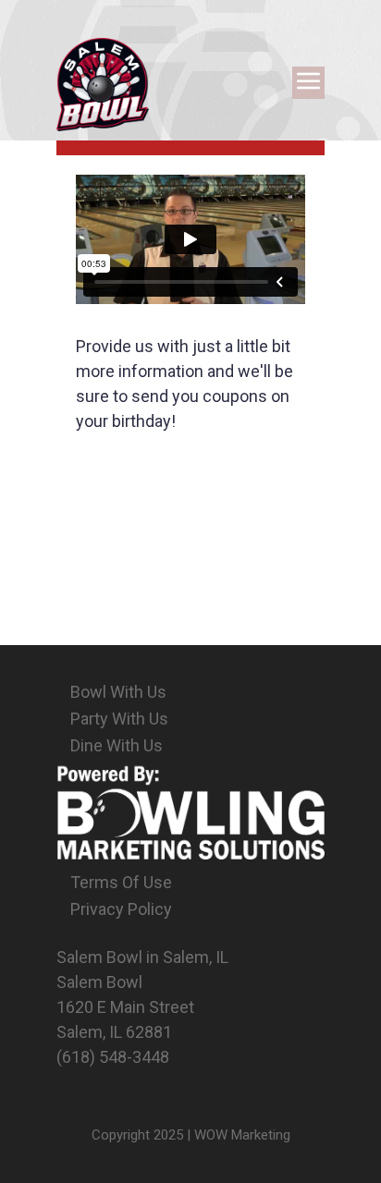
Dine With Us (116, 745)
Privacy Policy (121, 909)
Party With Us (119, 718)
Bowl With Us (118, 691)
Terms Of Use (121, 882)
